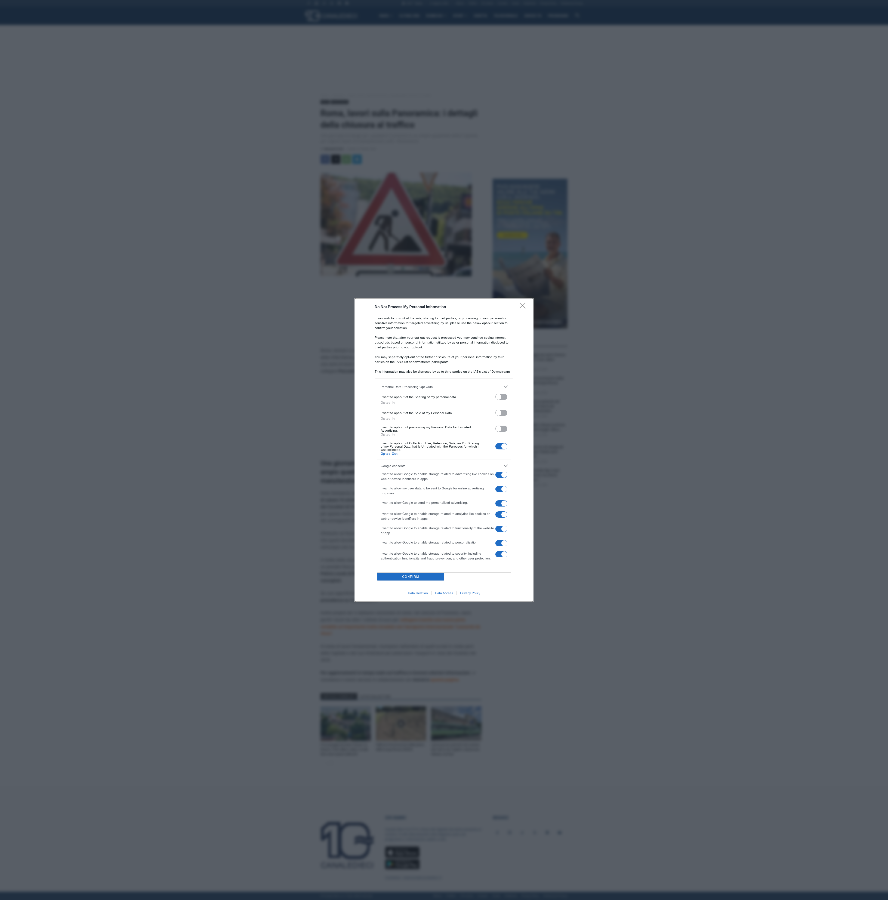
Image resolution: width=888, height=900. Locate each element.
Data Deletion (418, 593)
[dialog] (444, 450)
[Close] (524, 307)
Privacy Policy (470, 593)
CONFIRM (410, 576)
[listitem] (444, 386)
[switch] (501, 397)
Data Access (444, 593)
